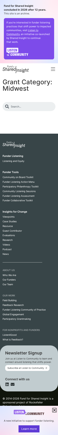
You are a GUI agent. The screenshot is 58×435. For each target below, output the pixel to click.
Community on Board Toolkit (18, 177)
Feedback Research (13, 305)
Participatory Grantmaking (17, 318)
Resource (8, 226)
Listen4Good (10, 334)
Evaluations (9, 235)
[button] (54, 410)
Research (8, 240)
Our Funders (9, 279)
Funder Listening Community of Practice (24, 309)
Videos (6, 244)
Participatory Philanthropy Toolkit (21, 186)
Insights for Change (15, 211)
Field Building (10, 300)
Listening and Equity (13, 161)
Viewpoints (9, 216)
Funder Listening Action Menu (18, 181)
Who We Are (9, 275)
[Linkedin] (7, 384)
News (6, 254)
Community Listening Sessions (19, 191)
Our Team (8, 284)
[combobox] (33, 65)
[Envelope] (13, 384)
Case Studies (10, 221)
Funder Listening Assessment (18, 195)
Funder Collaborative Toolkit (18, 200)
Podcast (7, 249)
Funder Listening (13, 156)
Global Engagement (13, 314)
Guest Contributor (12, 230)
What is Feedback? (13, 339)
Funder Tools (11, 172)
